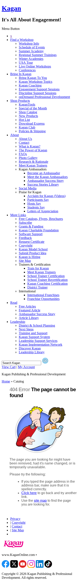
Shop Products (20, 100)
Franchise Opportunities (43, 299)
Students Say (36, 207)
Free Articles (27, 306)
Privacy (15, 519)
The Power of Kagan (33, 150)
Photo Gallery (28, 158)
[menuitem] (44, 36)
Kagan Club (27, 127)
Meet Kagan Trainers (33, 165)
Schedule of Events (32, 47)
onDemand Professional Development (44, 97)
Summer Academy (31, 51)
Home (6, 381)
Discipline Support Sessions (37, 93)
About (14, 135)
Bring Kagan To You (33, 78)
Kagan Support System (34, 337)
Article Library (29, 318)
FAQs (23, 154)
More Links (18, 215)
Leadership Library (32, 352)
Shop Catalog (28, 112)
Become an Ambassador (43, 173)
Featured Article (29, 310)
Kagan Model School (33, 249)
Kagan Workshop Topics (35, 81)
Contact (24, 142)
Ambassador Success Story (45, 180)
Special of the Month (33, 108)
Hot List (24, 120)
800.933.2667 (47, 555)
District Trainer (37, 287)
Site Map (25, 260)
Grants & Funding (31, 226)
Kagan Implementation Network (40, 344)
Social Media (27, 188)
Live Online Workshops (35, 66)
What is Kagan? (29, 146)
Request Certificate (31, 241)
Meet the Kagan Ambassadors (47, 177)
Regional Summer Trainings (38, 55)
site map (40, 500)
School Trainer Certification (46, 276)
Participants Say (38, 200)
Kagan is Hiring (29, 257)
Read (13, 302)
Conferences (27, 70)
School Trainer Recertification (47, 280)
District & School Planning (37, 325)
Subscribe (25, 222)
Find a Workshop (21, 39)
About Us (25, 139)
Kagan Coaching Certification (47, 283)
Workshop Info (29, 43)
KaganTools (27, 104)
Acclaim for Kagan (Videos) (46, 196)
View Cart (9, 367)
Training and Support (33, 333)
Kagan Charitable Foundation (39, 230)
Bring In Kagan (20, 74)
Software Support (30, 234)
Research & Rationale (33, 161)
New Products (28, 116)
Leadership (17, 321)
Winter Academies (31, 59)
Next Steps (26, 329)
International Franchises (43, 295)
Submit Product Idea (32, 253)
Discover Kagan (30, 348)
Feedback (25, 238)
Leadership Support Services (38, 341)
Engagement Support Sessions (39, 89)
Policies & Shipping (32, 131)
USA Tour (26, 62)
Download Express (32, 123)
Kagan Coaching (30, 85)
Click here (29, 493)
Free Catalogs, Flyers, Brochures (41, 219)
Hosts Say (34, 203)
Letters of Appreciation (42, 211)
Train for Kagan (38, 268)
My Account (26, 367)
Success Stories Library (43, 184)
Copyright (25, 245)
